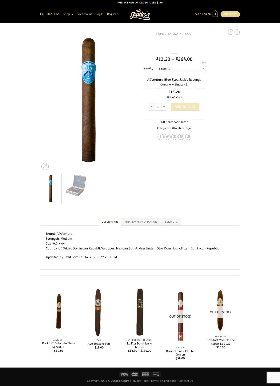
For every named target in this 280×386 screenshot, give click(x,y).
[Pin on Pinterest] (181, 137)
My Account (85, 14)
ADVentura (177, 128)
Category (174, 33)
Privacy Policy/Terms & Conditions (154, 381)
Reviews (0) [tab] (171, 221)
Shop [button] (66, 14)
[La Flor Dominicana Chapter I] (139, 312)
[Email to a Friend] (174, 137)
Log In (99, 14)
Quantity (148, 68)
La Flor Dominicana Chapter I (139, 345)
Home (160, 33)
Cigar (188, 33)
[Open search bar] (42, 14)
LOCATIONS (53, 14)
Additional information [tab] (141, 221)
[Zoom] (45, 166)
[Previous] (46, 101)
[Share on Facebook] (161, 137)
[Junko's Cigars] (140, 14)
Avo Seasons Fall (99, 343)
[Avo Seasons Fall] (99, 312)
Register (112, 14)
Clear (202, 63)
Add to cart (185, 107)
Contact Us (185, 381)
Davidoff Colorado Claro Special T (58, 345)
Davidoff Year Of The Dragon (180, 353)
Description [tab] (110, 221)
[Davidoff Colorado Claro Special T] (58, 312)
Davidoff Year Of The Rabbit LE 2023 (221, 342)
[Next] (130, 101)
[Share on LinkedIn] (188, 137)
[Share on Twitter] (167, 137)
